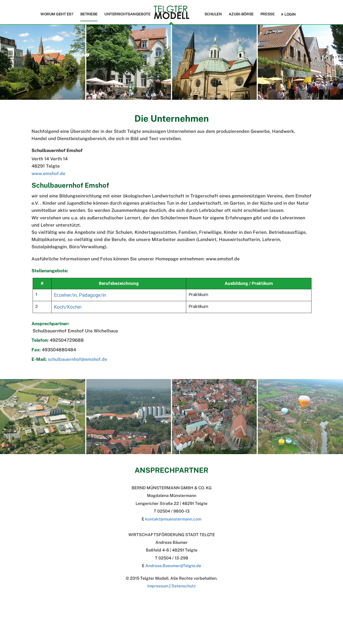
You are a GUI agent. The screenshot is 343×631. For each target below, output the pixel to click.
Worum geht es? (56, 14)
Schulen (213, 14)
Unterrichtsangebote (127, 14)
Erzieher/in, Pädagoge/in (80, 295)
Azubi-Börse (241, 14)
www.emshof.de (48, 173)
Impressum (157, 585)
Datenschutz (184, 585)
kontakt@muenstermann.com (173, 519)
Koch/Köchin (67, 307)
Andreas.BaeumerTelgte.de (173, 565)
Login (290, 14)
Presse (267, 14)
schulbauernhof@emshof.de (77, 359)
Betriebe (89, 14)
